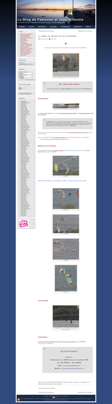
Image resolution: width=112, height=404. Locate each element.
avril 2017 (23, 120)
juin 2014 (23, 165)
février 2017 (24, 123)
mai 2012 (23, 198)
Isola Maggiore (83, 382)
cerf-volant (74, 123)
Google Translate (30, 79)
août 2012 (23, 194)
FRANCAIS (60, 382)
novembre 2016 (25, 127)
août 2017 (23, 115)
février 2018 (24, 109)
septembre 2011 (25, 208)
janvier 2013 (24, 187)
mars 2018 (24, 107)
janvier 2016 (24, 140)
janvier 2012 (24, 203)
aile (64, 124)
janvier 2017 (24, 124)
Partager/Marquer (25, 93)
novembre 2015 (25, 143)
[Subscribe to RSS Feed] (20, 89)
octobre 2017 (24, 113)
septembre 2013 (25, 177)
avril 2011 (23, 215)
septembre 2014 (25, 161)
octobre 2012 (24, 191)
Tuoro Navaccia (58, 383)
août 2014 (23, 162)
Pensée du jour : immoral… (46, 31)
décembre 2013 (25, 173)
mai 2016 (23, 135)
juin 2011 (23, 212)
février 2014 (24, 170)
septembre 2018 (25, 102)
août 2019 (23, 101)
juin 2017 (23, 118)
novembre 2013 (25, 174)
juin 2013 (23, 181)
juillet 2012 (24, 195)
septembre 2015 (25, 145)
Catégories (22, 62)
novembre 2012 (25, 190)
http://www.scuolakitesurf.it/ (73, 368)
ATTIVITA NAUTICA (51, 382)
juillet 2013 (24, 179)
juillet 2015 (24, 148)
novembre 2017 (25, 111)
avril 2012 (23, 199)
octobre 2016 (24, 128)
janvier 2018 (24, 110)
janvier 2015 (24, 156)
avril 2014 (23, 168)
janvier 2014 (24, 172)
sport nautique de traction (64, 121)
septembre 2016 (25, 130)
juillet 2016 (24, 132)
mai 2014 (23, 166)
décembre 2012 (25, 189)
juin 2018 (23, 103)
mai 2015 (23, 151)
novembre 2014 (25, 158)
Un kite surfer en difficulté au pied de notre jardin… (55, 139)
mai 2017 (23, 119)
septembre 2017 (25, 114)
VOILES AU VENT (68, 382)
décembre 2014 (25, 157)
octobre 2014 (24, 160)
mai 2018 (23, 105)
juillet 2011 (24, 211)
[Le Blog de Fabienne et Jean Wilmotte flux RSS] (19, 399)
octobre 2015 (24, 144)
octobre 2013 (24, 175)
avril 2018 (23, 106)
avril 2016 (23, 136)
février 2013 (24, 186)
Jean (55, 38)
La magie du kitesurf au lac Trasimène (57, 36)
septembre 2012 (25, 193)
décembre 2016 (25, 126)
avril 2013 (23, 183)
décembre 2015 (25, 141)
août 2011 (23, 210)
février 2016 (24, 139)
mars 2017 (24, 122)
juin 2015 (23, 149)
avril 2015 (23, 152)
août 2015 (23, 147)
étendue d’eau (59, 123)
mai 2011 (23, 214)
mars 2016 (24, 137)
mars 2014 (24, 169)
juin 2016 (23, 133)
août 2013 (23, 178)
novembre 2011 (25, 206)
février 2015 (24, 154)
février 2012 (24, 202)
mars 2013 (24, 185)
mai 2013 (23, 182)
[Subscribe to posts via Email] (23, 89)
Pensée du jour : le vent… (85, 31)
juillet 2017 (24, 116)
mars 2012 (24, 200)
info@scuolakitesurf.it (71, 365)
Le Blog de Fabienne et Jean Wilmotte (51, 19)
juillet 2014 (24, 164)
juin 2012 (23, 196)
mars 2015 (24, 153)
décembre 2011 (25, 204)
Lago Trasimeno (48, 383)
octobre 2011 (24, 207)
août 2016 (23, 131)
